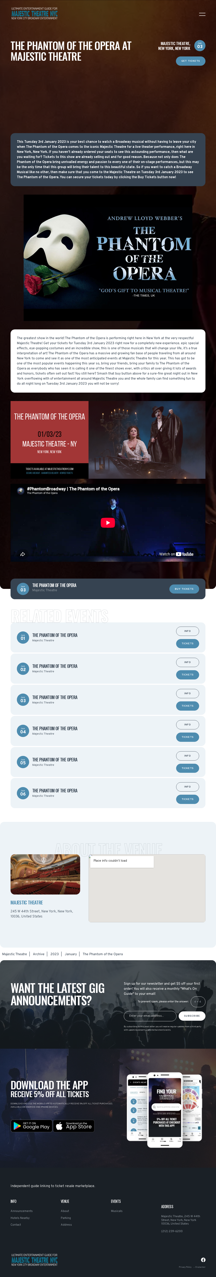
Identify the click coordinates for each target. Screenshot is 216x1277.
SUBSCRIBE (192, 1016)
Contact (16, 1225)
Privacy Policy (185, 1267)
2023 (54, 954)
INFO (187, 631)
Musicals (117, 1211)
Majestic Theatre (14, 954)
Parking (66, 1218)
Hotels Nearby (20, 1218)
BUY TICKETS (184, 589)
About (65, 1211)
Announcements (22, 1211)
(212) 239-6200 (172, 1231)
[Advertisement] (108, 95)
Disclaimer (200, 1267)
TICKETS (188, 643)
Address (66, 1225)
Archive (39, 954)
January (71, 954)
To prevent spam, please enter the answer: (163, 1001)
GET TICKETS (190, 61)
